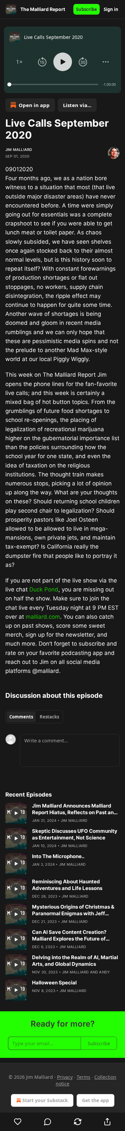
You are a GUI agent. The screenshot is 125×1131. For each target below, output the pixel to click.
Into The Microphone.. (58, 856)
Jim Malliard (18, 149)
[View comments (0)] (48, 1121)
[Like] (17, 1121)
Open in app (34, 105)
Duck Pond (43, 589)
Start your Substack (45, 1100)
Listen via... (77, 105)
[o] (16, 813)
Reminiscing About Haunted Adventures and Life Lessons (67, 884)
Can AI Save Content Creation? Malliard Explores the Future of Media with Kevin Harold (69, 935)
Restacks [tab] (49, 717)
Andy (104, 972)
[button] (19, 62)
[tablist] (34, 716)
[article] (62, 813)
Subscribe (86, 9)
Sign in (111, 9)
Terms (83, 1077)
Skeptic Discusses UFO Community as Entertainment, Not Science (74, 834)
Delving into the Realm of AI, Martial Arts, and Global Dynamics (75, 960)
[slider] (53, 84)
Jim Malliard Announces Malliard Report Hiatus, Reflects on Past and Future (74, 809)
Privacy (65, 1077)
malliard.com (43, 616)
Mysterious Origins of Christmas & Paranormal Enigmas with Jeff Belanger (73, 910)
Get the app (95, 1100)
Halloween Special (54, 982)
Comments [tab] (21, 717)
